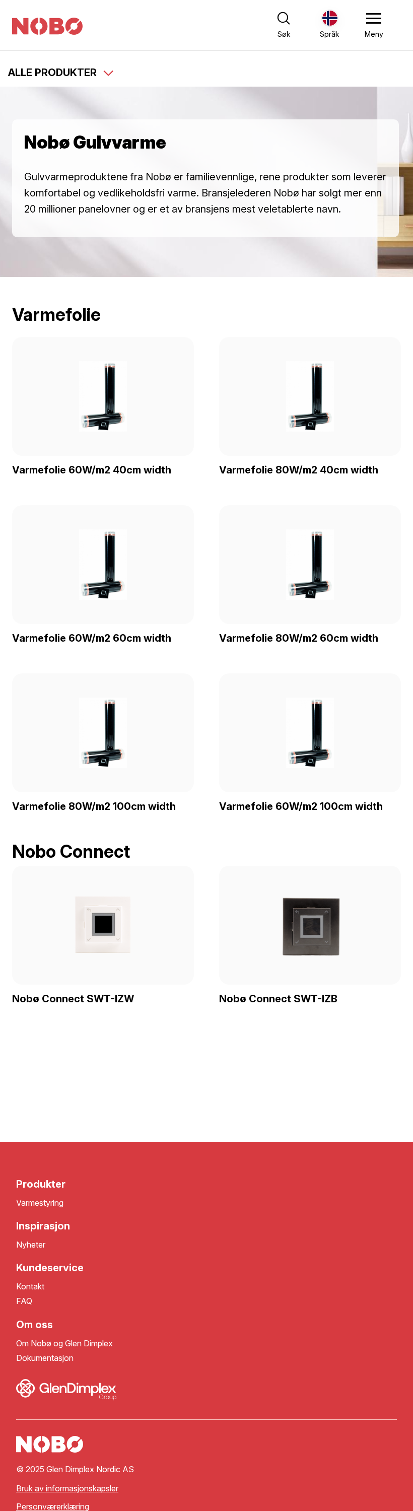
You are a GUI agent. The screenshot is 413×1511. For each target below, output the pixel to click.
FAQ (24, 1301)
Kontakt (30, 1286)
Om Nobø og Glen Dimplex (64, 1343)
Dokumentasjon (45, 1358)
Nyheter (30, 1245)
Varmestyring (39, 1203)
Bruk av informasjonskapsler (67, 1488)
